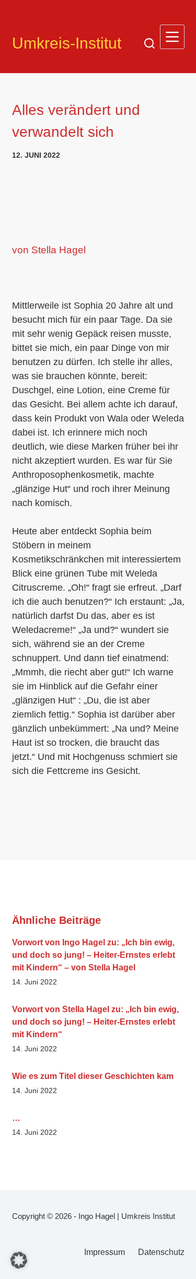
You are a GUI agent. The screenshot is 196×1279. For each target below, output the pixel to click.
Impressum (104, 1252)
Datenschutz (161, 1252)
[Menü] (172, 37)
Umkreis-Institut (66, 43)
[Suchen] (149, 43)
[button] (19, 1260)
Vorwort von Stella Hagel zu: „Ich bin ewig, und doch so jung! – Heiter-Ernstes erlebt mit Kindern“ (95, 1022)
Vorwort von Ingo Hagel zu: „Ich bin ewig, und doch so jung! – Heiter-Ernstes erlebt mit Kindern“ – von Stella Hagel (93, 955)
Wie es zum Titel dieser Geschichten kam (93, 1076)
